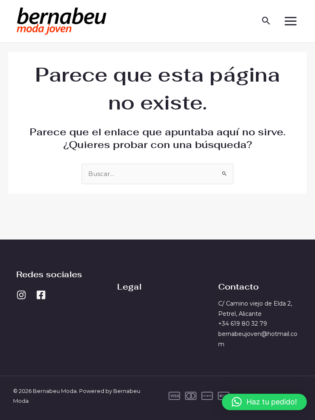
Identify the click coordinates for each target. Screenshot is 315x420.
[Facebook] (41, 295)
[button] (266, 21)
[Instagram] (21, 295)
